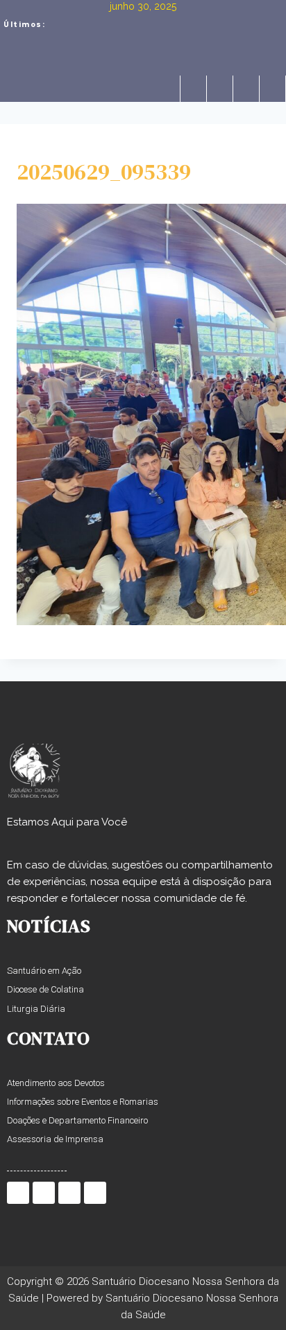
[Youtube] (272, 89)
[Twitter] (219, 89)
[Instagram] (246, 89)
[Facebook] (193, 89)
